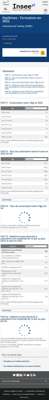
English (45, 2)
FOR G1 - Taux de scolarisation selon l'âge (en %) (24, 82)
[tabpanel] (24, 121)
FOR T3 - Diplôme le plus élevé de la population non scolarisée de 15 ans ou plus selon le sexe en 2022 (25, 87)
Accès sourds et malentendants (24, 394)
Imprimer (8, 43)
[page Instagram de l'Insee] (17, 376)
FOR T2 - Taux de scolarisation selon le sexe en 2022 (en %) (24, 79)
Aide (4, 2)
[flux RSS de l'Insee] (34, 376)
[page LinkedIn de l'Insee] (21, 376)
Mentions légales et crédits (13, 391)
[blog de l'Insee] (31, 376)
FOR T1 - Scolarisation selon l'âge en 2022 (21, 75)
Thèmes (6, 4)
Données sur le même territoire (16, 361)
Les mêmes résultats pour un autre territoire (22, 366)
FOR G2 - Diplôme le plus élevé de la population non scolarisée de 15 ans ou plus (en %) (24, 92)
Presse (45, 4)
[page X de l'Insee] (24, 376)
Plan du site (24, 397)
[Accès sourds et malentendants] (8, 2)
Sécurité (41, 394)
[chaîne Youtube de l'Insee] (28, 376)
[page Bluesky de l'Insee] (14, 376)
